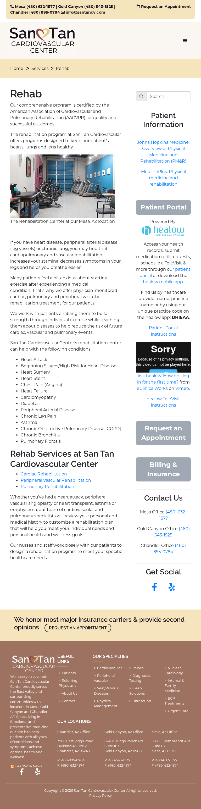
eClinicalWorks (152, 388)
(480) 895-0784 (44, 12)
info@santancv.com (85, 12)
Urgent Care (178, 711)
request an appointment (78, 627)
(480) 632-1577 (40, 6)
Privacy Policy (100, 795)
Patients (69, 673)
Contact (68, 701)
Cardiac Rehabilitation (44, 474)
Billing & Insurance (163, 469)
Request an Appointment (166, 6)
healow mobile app (163, 281)
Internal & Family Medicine (174, 685)
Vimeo (182, 388)
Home (16, 68)
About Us (69, 693)
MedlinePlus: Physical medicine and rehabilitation (163, 178)
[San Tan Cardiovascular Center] (42, 40)
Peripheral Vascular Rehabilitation (56, 480)
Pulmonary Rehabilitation (47, 486)
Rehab (63, 68)
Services (40, 68)
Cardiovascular (109, 668)
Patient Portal (163, 207)
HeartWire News (28, 766)
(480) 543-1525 (98, 6)
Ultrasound (141, 701)
